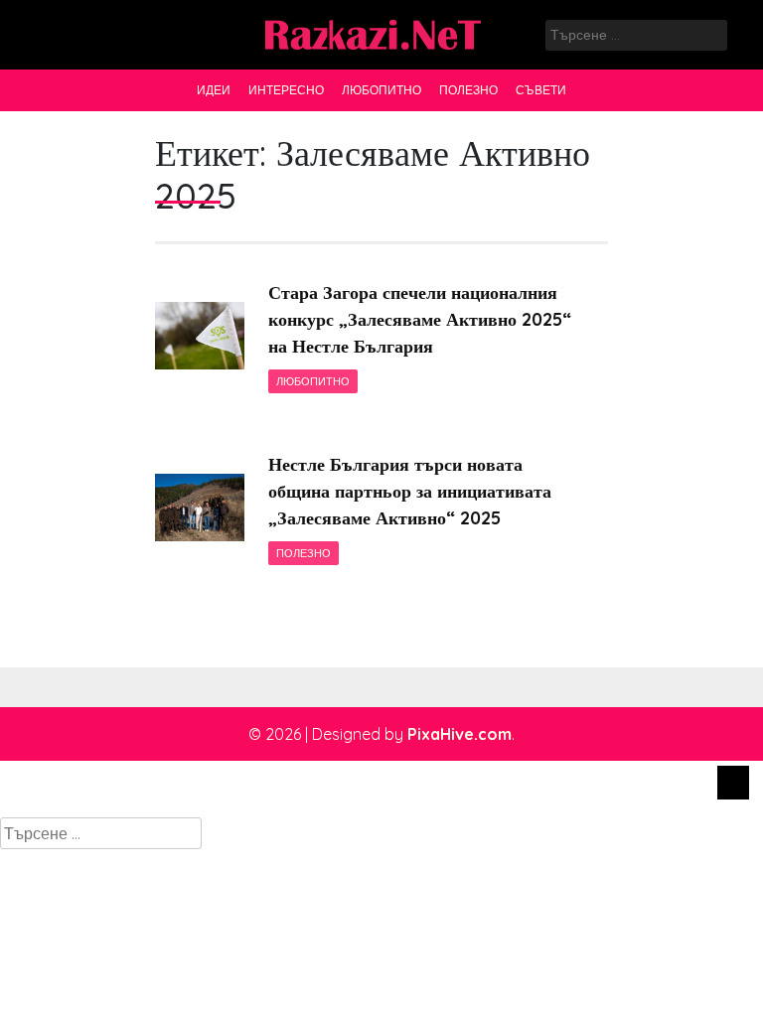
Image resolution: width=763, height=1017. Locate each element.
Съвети (541, 89)
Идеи (213, 89)
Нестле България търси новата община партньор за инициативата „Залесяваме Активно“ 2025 (409, 491)
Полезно (468, 89)
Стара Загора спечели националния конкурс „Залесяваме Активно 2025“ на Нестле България (419, 319)
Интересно (286, 89)
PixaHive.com (459, 734)
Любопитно (381, 89)
